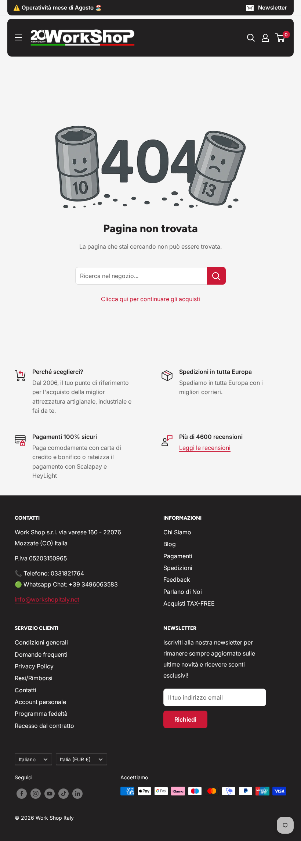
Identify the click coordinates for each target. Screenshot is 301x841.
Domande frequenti (41, 654)
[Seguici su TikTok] (63, 793)
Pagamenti (177, 556)
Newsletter (272, 7)
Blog (169, 544)
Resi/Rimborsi (33, 678)
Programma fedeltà (41, 713)
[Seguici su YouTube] (49, 793)
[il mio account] (265, 38)
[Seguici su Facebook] (22, 793)
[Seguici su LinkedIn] (77, 793)
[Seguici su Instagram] (35, 793)
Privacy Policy (34, 666)
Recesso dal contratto (44, 725)
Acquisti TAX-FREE (189, 603)
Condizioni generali (41, 642)
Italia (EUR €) (75, 759)
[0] (280, 37)
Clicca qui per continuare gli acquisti (150, 299)
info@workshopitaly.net (47, 599)
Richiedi (185, 719)
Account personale (40, 701)
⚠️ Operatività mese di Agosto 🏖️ (57, 7)
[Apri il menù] (18, 37)
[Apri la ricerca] (251, 38)
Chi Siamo (177, 532)
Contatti (25, 690)
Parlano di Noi (182, 591)
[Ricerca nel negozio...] (216, 276)
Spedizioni (177, 567)
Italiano (27, 759)
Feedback (176, 579)
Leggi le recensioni (205, 447)
